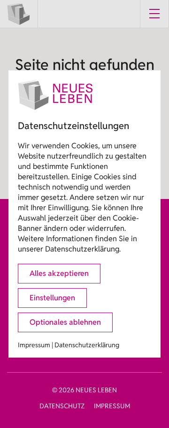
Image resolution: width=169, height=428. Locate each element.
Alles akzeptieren (59, 273)
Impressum (34, 345)
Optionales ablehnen (65, 322)
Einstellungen (52, 298)
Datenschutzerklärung (86, 345)
